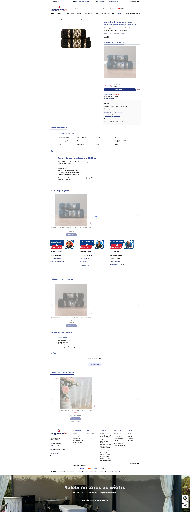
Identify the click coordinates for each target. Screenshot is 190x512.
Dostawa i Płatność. (78, 437)
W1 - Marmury (117, 433)
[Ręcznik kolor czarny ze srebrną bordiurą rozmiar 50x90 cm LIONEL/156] (71, 300)
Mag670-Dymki (118, 437)
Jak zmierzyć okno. (56, 258)
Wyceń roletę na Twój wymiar (95, 500)
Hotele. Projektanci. (105, 456)
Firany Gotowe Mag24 (120, 445)
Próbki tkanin (84, 265)
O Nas (129, 433)
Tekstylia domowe (63, 19)
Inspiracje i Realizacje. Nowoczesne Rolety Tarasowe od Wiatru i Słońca (105, 437)
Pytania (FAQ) (84, 261)
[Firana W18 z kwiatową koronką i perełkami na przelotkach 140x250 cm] (76, 393)
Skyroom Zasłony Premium (118, 439)
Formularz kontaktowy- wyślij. (110, 98)
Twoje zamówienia (91, 433)
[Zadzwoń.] (62, 245)
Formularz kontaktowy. (131, 439)
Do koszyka (71, 234)
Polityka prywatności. (78, 440)
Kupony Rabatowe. (105, 458)
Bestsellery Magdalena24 (118, 442)
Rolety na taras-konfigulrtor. (104, 442)
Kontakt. (130, 435)
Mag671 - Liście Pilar (119, 435)
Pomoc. (75, 433)
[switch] (185, 506)
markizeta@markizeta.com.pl (66, 347)
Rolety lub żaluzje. (115, 261)
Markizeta (106, 103)
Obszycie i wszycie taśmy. (57, 261)
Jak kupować (84, 258)
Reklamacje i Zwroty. (78, 442)
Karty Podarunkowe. (105, 460)
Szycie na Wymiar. (105, 451)
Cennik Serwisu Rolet (105, 454)
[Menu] (188, 496)
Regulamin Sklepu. (77, 438)
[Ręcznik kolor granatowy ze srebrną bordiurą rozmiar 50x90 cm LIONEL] (120, 62)
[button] (106, 8)
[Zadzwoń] (122, 245)
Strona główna (53, 19)
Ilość (105, 83)
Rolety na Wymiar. (105, 453)
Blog (129, 442)
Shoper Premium (115, 471)
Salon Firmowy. (132, 437)
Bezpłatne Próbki (104, 433)
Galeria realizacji (115, 264)
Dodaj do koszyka (120, 90)
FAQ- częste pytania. (78, 435)
